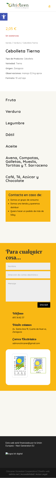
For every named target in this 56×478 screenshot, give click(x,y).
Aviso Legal (41, 474)
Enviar (44, 304)
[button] (3, 17)
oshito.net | (15, 474)
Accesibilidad (27, 474)
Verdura (17, 43)
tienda (8, 43)
